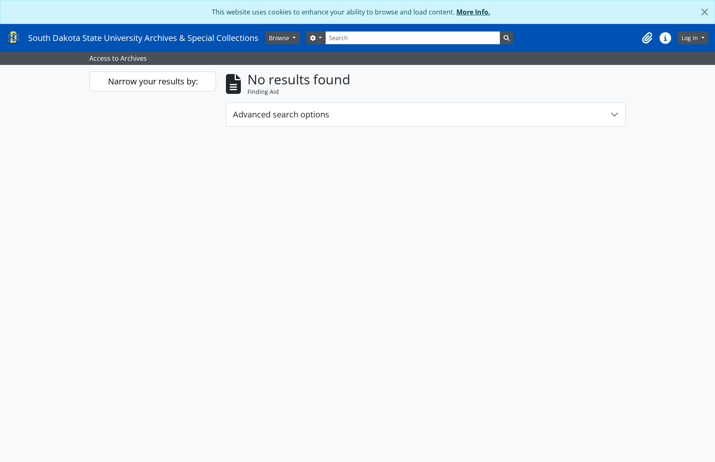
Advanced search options (281, 114)
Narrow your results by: (153, 81)
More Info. (473, 12)
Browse (280, 38)
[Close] (705, 12)
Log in (690, 38)
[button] (647, 38)
